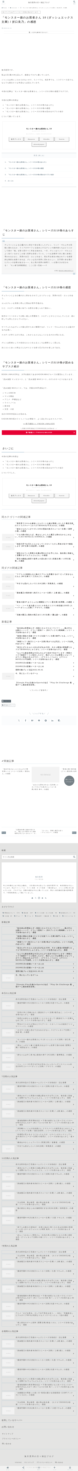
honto (62, 139)
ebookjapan (39, 144)
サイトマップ (7, 1434)
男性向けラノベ (9, 705)
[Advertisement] (39, 51)
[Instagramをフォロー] (39, 898)
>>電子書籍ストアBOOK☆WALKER (39, 424)
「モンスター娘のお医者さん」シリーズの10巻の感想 (26, 168)
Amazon (31, 139)
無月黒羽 (39, 877)
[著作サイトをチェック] (32, 898)
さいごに (11, 181)
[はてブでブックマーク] (32, 720)
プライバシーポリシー (11, 1439)
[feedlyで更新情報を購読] (42, 898)
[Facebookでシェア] (26, 720)
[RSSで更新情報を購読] (45, 898)
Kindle (47, 139)
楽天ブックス (16, 139)
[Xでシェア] (19, 720)
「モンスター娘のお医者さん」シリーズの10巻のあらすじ (27, 162)
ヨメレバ (43, 131)
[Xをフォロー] (35, 898)
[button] (59, 720)
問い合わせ (6, 1444)
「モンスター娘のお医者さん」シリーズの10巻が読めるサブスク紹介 (31, 174)
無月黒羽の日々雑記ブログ (39, 2)
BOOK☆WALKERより (66, 270)
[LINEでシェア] (39, 720)
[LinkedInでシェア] (52, 720)
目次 (35, 155)
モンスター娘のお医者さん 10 (39, 129)
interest (7, 701)
